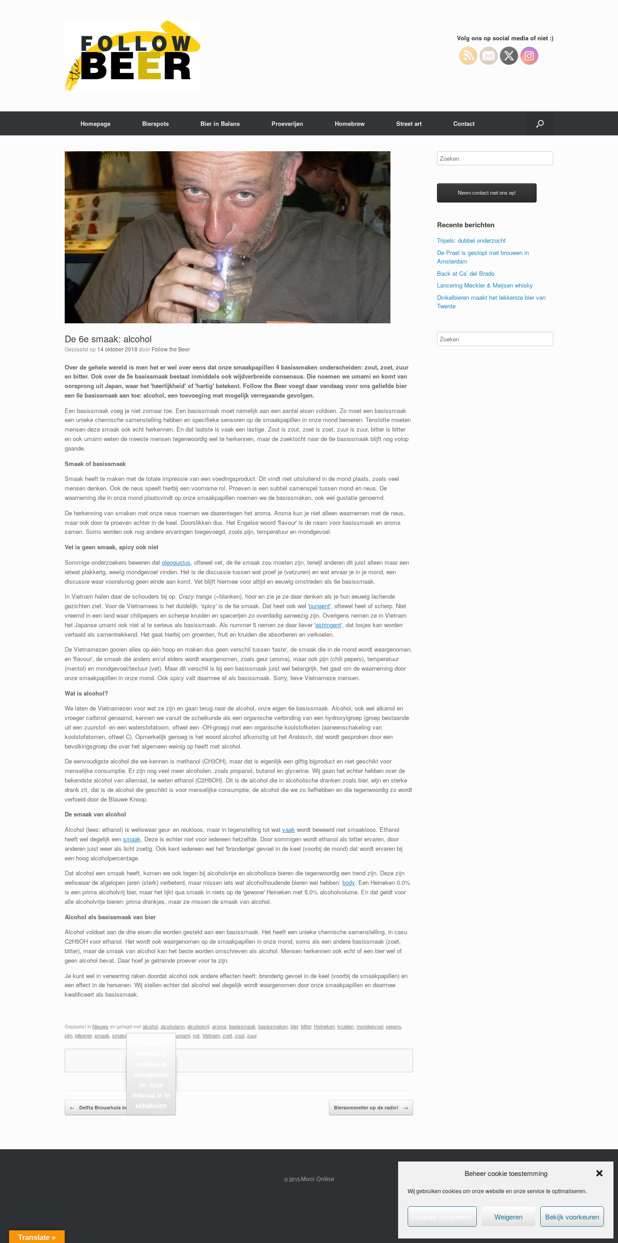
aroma (219, 1026)
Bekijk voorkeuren (572, 1216)
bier (294, 1026)
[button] (599, 1173)
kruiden (346, 1026)
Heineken (324, 1026)
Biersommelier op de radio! (371, 1107)
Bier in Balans (220, 123)
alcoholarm (173, 1026)
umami (183, 1035)
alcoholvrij (198, 1026)
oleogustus (176, 562)
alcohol (150, 1026)
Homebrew (350, 123)
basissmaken (273, 1026)
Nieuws (100, 1026)
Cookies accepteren (442, 1216)
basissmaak (242, 1026)
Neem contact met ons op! (487, 192)
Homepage (95, 123)
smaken (121, 1035)
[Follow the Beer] (132, 55)
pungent (319, 605)
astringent (328, 624)
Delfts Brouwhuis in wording (109, 1107)
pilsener (83, 1035)
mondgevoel (370, 1026)
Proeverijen (287, 123)
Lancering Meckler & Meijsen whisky (485, 285)
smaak (132, 839)
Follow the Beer (171, 349)
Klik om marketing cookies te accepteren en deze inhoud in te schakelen (151, 1073)
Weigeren (508, 1216)
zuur (252, 1035)
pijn (68, 1035)
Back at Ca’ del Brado (465, 273)
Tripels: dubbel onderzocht (471, 240)
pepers (393, 1026)
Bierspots (155, 123)
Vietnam (211, 1035)
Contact (464, 123)
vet (196, 1035)
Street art (409, 123)
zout (239, 1035)
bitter (306, 1026)
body (348, 882)
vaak (288, 829)
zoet (227, 1035)
